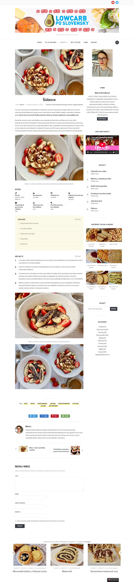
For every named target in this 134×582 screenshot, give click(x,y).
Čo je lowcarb (50, 42)
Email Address (20, 503)
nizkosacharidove (64, 403)
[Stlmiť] (114, 152)
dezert (33, 403)
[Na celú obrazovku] (117, 152)
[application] (102, 144)
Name (17, 494)
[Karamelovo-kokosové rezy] (67, 554)
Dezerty (49, 105)
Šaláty (101, 349)
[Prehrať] (88, 152)
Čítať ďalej (102, 119)
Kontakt (94, 42)
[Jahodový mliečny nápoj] (104, 554)
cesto (26, 403)
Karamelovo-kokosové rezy (67, 571)
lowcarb (52, 403)
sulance (43, 406)
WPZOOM (87, 542)
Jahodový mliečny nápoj (104, 573)
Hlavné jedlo (56, 105)
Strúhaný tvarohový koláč (101, 194)
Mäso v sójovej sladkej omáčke (37, 449)
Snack (70, 105)
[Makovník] (29, 554)
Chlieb (101, 327)
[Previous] (12, 553)
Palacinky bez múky (98, 171)
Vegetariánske (78, 105)
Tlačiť (67, 416)
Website (17, 512)
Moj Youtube (75, 42)
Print (79, 219)
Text (16, 476)
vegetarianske (53, 406)
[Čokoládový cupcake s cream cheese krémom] (75, 450)
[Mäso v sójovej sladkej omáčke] (23, 449)
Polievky (101, 341)
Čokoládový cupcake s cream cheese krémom (61, 450)
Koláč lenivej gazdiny (99, 186)
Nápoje (101, 338)
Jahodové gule (96, 201)
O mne (85, 42)
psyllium (75, 403)
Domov (39, 42)
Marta (22, 105)
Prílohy (100, 343)
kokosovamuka (42, 403)
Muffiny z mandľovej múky (101, 179)
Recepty (63, 42)
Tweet (34, 416)
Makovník (30, 571)
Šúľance (94, 208)
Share (45, 416)
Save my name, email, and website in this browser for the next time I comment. (41, 521)
